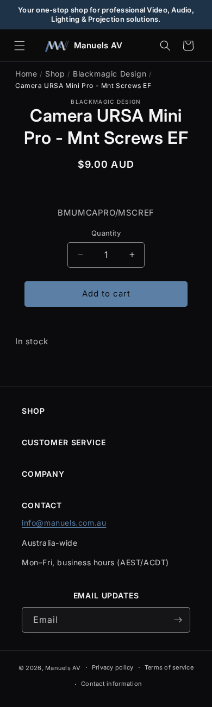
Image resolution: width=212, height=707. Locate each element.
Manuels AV (63, 668)
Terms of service (169, 667)
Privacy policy (113, 667)
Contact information (111, 683)
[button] (19, 45)
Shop (55, 73)
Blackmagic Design (109, 73)
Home (26, 73)
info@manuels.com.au (64, 522)
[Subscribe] (178, 620)
